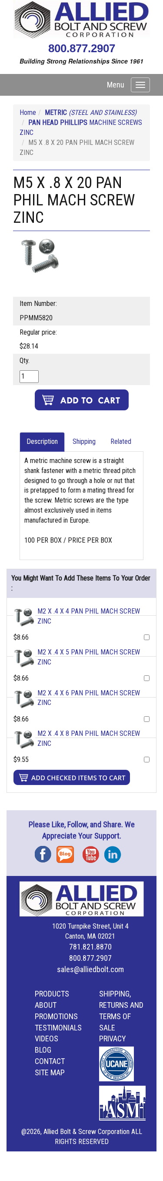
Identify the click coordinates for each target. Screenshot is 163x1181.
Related (120, 441)
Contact (50, 1061)
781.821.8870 (90, 946)
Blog (67, 851)
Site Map (50, 1072)
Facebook (45, 851)
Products (52, 993)
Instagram (115, 851)
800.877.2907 (81, 48)
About (46, 1005)
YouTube (93, 851)
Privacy (112, 1038)
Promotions (56, 1016)
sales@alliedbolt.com (90, 969)
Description (42, 441)
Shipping (84, 441)
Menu (115, 84)
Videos (46, 1038)
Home (28, 112)
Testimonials (58, 1027)
